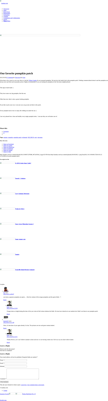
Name (2, 360)
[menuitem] (55, 9)
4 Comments (9, 77)
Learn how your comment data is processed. (32, 385)
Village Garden (33, 80)
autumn (5, 137)
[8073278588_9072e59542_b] (40, 35)
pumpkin (10, 137)
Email (2, 363)
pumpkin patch (17, 137)
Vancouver (18, 77)
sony (35, 137)
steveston (40, 137)
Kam (24, 77)
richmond (24, 137)
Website (2, 366)
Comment (3, 379)
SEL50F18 (31, 137)
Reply (5, 300)
